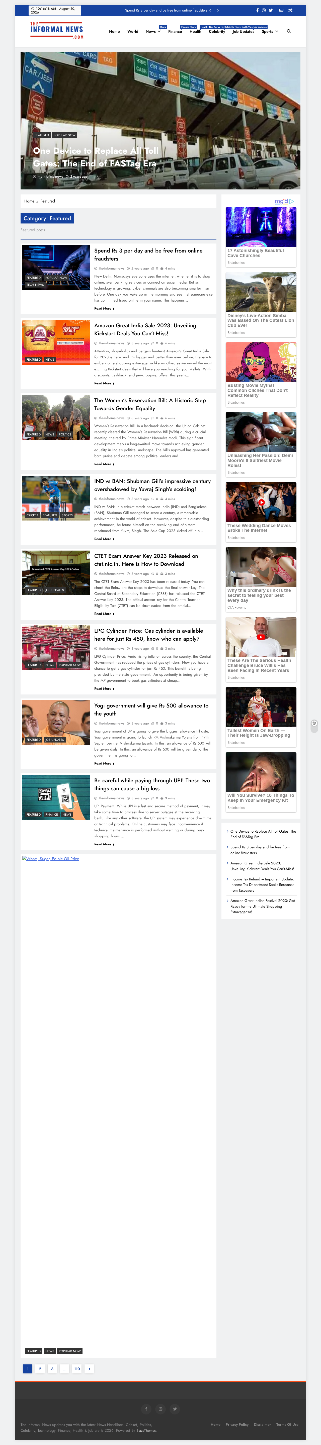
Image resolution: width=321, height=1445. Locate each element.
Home (114, 31)
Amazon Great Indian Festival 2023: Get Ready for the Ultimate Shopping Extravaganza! (262, 906)
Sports (267, 31)
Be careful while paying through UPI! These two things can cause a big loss (152, 784)
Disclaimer (262, 1424)
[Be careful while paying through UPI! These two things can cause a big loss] (56, 797)
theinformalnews (50, 176)
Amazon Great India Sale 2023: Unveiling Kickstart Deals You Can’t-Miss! (145, 329)
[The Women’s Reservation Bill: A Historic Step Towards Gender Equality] (56, 417)
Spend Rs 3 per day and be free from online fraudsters (166, 10)
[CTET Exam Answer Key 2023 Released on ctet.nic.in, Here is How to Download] (56, 573)
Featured (42, 135)
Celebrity (219, 29)
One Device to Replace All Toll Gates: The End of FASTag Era (96, 157)
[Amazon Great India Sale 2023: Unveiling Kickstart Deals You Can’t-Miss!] (56, 342)
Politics (65, 434)
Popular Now (64, 135)
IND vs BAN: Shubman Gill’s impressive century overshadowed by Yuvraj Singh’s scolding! (152, 485)
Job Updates (245, 29)
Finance (177, 29)
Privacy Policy (237, 1424)
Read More (102, 308)
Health (197, 29)
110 (77, 1369)
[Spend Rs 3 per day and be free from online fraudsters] (56, 267)
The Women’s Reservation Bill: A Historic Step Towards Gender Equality (150, 404)
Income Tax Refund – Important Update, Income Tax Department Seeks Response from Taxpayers (262, 884)
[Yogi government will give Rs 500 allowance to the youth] (56, 722)
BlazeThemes (146, 1430)
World (132, 31)
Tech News (35, 285)
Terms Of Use (287, 1424)
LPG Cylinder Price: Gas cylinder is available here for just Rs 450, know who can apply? (148, 635)
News (155, 29)
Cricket (32, 515)
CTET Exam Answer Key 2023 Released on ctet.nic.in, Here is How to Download (146, 560)
